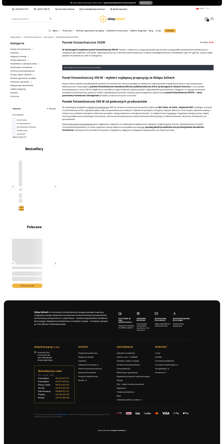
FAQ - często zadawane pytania (130, 384)
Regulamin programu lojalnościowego (133, 376)
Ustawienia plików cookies (128, 400)
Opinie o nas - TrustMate (127, 357)
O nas (157, 353)
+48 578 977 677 (22, 9)
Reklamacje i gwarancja (127, 372)
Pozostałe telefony (66, 9)
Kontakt (158, 357)
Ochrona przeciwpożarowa (22, 71)
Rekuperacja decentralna (21, 85)
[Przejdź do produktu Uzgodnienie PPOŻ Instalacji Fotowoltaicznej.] (27, 259)
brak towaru (22, 120)
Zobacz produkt (21, 208)
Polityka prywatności (125, 392)
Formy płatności (123, 368)
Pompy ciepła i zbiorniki (21, 74)
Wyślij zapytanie (120, 9)
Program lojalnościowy (88, 376)
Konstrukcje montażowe (21, 67)
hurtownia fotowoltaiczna (81, 124)
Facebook (159, 372)
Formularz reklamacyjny (165, 365)
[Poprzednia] (5, 3)
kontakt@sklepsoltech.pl (93, 9)
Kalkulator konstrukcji (87, 365)
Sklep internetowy (111, 430)
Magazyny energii (18, 56)
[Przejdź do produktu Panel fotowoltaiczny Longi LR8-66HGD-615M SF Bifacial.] (20, 162)
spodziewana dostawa (26, 127)
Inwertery (14, 53)
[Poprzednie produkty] (13, 186)
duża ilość (21, 134)
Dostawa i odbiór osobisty (128, 361)
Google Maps (161, 368)
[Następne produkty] (55, 186)
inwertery (171, 113)
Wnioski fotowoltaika (87, 372)
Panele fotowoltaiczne (32, 37)
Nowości (14, 92)
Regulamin (121, 388)
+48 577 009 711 (43, 9)
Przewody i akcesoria (20, 82)
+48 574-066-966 (62, 398)
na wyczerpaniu (23, 123)
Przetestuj (146, 3)
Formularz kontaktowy (164, 361)
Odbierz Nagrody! (18, 89)
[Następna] (219, 3)
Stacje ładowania (18, 60)
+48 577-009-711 (62, 381)
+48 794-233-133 (62, 394)
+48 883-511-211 (62, 391)
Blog (119, 396)
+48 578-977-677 (62, 378)
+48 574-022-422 (62, 385)
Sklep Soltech (15, 37)
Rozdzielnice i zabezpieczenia (23, 63)
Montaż (81, 380)
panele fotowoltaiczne (98, 107)
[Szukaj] (50, 19)
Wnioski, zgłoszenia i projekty (23, 78)
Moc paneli (48, 37)
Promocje (14, 96)
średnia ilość (22, 130)
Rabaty (120, 380)
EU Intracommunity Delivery (128, 365)
